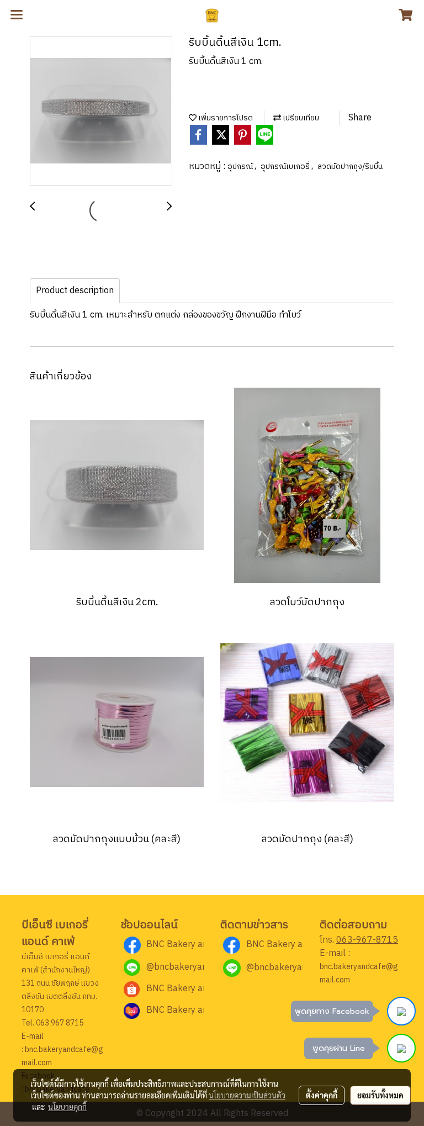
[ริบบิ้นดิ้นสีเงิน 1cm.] (101, 111)
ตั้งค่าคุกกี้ (321, 1095)
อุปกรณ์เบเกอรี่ (286, 166)
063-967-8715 (367, 940)
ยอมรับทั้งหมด (380, 1095)
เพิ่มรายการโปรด (225, 118)
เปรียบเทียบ (300, 118)
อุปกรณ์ (241, 166)
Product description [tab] (75, 290)
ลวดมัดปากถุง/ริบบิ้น (350, 166)
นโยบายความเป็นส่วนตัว (247, 1095)
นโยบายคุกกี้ (67, 1107)
